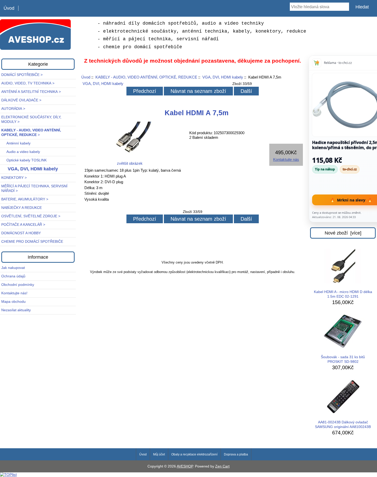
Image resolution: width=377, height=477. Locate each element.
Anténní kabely (16, 143)
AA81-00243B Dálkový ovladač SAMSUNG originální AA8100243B (343, 424)
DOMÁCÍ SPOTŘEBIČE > (22, 75)
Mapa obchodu (13, 302)
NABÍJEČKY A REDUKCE (21, 208)
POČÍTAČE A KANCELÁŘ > (23, 225)
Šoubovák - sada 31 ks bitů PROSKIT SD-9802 (343, 359)
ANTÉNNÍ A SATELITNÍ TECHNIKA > (31, 92)
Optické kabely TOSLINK (24, 160)
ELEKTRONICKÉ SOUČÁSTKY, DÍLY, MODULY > (31, 119)
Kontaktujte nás (286, 159)
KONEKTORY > (14, 178)
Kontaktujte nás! (14, 293)
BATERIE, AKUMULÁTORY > (24, 199)
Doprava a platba (236, 454)
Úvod (9, 8)
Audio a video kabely (20, 152)
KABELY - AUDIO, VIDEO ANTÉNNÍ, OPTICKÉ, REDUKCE (146, 77)
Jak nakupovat (13, 268)
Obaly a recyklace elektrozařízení (194, 454)
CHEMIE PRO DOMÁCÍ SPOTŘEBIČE (32, 242)
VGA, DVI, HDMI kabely (222, 77)
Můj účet (159, 454)
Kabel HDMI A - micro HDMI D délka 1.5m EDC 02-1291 (343, 294)
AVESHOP (185, 466)
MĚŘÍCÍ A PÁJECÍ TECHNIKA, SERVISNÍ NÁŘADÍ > (34, 188)
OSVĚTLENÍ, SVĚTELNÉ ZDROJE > (30, 216)
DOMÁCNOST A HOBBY (21, 233)
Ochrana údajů (13, 276)
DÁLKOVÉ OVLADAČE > (21, 100)
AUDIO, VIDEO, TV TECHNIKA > (27, 83)
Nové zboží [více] (343, 233)
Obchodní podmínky (17, 285)
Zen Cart (222, 466)
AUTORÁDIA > (13, 109)
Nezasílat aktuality (16, 310)
